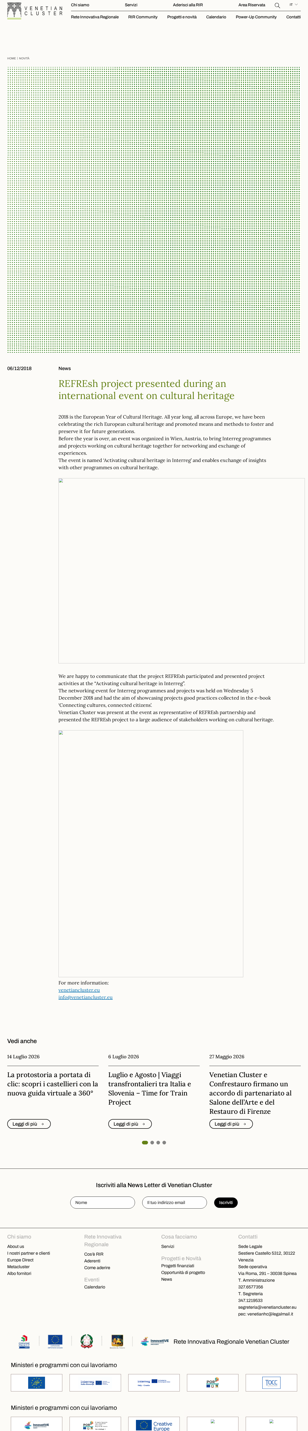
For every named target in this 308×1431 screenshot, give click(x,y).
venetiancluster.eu (79, 989)
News (166, 1279)
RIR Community (143, 17)
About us (15, 1246)
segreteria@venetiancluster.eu (267, 1307)
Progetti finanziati (177, 1266)
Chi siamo (80, 5)
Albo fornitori (19, 1273)
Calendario (216, 17)
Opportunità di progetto (183, 1272)
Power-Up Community (256, 17)
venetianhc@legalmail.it (270, 1314)
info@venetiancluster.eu (85, 997)
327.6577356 (250, 1287)
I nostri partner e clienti (28, 1253)
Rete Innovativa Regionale (95, 17)
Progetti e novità (182, 17)
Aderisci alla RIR (188, 5)
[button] (277, 4)
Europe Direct (20, 1260)
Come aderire (97, 1268)
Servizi (131, 5)
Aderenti (92, 1261)
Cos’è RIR (93, 1254)
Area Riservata (251, 5)
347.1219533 (250, 1300)
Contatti (293, 17)
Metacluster (18, 1267)
